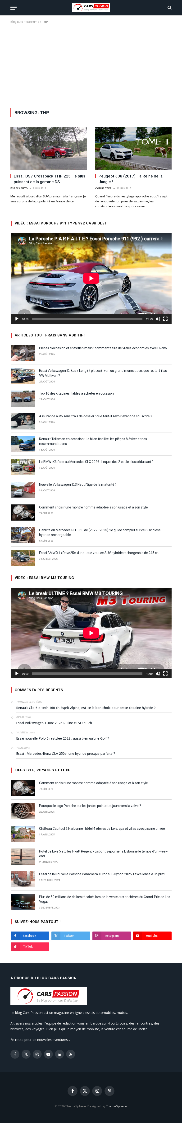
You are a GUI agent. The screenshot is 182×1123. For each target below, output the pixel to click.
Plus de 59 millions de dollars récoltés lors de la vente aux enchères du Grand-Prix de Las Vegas (104, 899)
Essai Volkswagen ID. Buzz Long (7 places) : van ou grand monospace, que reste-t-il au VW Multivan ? (103, 373)
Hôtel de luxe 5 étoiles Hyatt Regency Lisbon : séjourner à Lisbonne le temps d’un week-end (103, 853)
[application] (91, 278)
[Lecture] (16, 319)
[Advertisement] (91, 65)
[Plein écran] (165, 319)
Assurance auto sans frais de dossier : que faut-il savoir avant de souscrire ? (95, 416)
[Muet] (157, 319)
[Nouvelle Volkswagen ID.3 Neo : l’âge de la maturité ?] (23, 490)
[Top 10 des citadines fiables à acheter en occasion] (23, 399)
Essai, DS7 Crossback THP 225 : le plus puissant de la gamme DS (49, 179)
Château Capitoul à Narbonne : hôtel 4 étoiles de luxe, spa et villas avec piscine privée (102, 828)
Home (35, 21)
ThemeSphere (116, 1106)
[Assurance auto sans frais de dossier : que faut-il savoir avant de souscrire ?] (23, 421)
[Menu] (13, 7)
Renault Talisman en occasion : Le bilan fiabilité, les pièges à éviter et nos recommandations (93, 441)
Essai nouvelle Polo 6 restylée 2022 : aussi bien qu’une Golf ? (62, 738)
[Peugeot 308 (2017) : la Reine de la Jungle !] (133, 148)
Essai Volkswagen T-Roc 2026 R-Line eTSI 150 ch (54, 723)
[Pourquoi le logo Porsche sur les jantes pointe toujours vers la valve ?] (23, 811)
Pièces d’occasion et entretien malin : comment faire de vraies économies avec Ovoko (103, 348)
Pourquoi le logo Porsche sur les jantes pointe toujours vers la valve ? (90, 806)
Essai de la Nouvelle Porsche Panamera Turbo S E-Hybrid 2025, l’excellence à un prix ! (102, 874)
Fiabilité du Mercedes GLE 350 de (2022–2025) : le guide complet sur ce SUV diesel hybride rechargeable (100, 532)
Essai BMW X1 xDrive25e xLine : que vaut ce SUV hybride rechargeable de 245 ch (99, 553)
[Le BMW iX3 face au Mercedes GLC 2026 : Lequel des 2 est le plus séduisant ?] (23, 467)
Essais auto (19, 188)
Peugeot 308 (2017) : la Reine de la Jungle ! (131, 179)
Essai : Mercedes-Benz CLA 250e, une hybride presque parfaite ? (65, 753)
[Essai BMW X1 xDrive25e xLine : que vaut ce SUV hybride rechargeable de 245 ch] (23, 558)
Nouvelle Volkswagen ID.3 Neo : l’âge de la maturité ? (78, 484)
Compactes (103, 188)
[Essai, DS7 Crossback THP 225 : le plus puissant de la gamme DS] (48, 148)
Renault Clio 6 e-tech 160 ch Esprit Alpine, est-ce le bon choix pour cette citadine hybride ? (86, 707)
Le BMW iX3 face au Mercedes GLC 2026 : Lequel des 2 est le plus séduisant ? (96, 462)
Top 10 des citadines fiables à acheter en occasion (76, 393)
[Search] (169, 7)
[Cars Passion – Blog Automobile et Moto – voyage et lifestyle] (91, 7)
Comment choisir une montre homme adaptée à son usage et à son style (93, 507)
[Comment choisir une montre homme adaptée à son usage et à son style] (23, 512)
